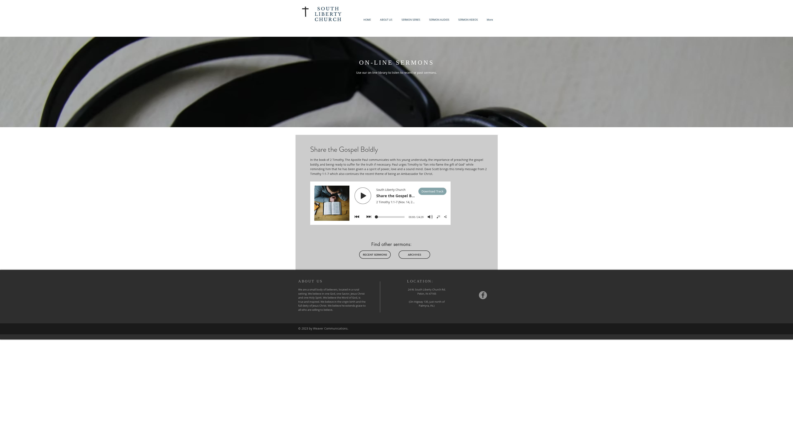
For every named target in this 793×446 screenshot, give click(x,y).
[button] (411, 20)
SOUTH (328, 9)
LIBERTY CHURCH (328, 17)
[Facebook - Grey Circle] (483, 295)
